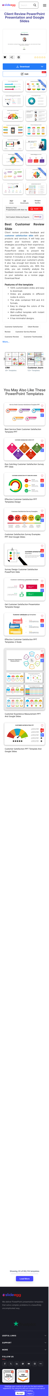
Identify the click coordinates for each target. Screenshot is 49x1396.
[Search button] (35, 5)
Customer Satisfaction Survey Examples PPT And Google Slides (22, 535)
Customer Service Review (26, 332)
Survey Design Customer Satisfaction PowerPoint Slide (21, 570)
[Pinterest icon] (19, 57)
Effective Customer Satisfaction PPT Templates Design (21, 500)
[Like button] (5, 57)
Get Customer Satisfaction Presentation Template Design (22, 605)
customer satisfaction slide (19, 235)
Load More (25, 1279)
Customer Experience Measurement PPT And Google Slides (23, 715)
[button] (42, 406)
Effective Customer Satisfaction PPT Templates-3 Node (21, 640)
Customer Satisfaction (14, 327)
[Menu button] (44, 5)
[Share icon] (12, 57)
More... (6, 341)
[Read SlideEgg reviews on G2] (8, 1364)
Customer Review (12, 337)
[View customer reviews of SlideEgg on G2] (23, 1364)
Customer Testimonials (33, 337)
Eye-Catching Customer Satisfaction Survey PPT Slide (24, 465)
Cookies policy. (26, 1391)
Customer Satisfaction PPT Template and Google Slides (23, 750)
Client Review (33, 327)
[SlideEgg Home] (24, 1295)
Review (7, 332)
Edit (35, 73)
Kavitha (37, 203)
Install (36, 209)
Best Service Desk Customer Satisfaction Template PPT (23, 430)
